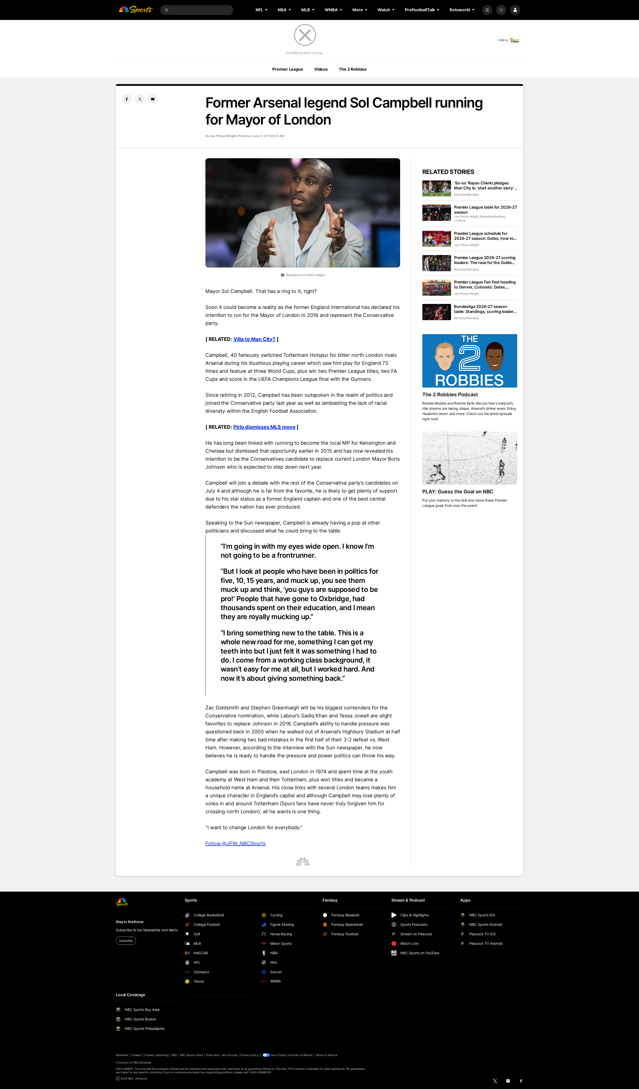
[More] (487, 10)
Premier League (287, 69)
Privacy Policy (249, 1055)
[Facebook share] (127, 99)
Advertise (122, 1055)
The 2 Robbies (352, 69)
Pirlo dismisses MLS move (264, 427)
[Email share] (153, 99)
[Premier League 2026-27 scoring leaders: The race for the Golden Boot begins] (436, 263)
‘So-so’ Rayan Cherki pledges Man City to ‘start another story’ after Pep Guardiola (484, 185)
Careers (136, 1055)
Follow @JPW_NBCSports (235, 843)
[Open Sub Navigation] (266, 9)
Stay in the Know (130, 922)
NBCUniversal (142, 1062)
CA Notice (306, 1055)
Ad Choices (229, 1055)
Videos (321, 69)
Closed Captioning (156, 1055)
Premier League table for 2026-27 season (485, 210)
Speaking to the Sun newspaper (242, 523)
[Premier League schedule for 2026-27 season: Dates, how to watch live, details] (436, 239)
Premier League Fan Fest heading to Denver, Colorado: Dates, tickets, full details (485, 284)
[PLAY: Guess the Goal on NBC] (469, 458)
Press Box (212, 1055)
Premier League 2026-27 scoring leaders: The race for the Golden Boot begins (484, 260)
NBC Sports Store (191, 1055)
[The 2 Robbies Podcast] (469, 361)
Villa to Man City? (254, 339)
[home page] (136, 10)
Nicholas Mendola (466, 194)
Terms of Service (326, 1055)
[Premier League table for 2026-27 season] (436, 213)
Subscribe (126, 941)
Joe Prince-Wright (223, 136)
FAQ (174, 1055)
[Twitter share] (140, 99)
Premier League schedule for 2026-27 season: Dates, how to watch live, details (483, 236)
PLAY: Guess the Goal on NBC (457, 492)
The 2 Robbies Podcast (450, 395)
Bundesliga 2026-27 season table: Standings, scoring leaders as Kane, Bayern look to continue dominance (485, 309)
